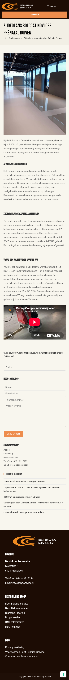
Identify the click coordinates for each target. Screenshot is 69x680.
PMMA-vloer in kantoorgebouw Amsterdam (24, 512)
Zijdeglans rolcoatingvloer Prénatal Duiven (42, 38)
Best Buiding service (16, 603)
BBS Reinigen (12, 626)
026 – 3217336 (20, 461)
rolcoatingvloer (51, 140)
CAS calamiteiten (14, 622)
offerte (30, 299)
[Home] (5, 38)
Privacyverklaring (14, 647)
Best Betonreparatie (16, 608)
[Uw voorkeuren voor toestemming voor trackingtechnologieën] (63, 674)
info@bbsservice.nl (19, 465)
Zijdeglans (9, 356)
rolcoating (35, 353)
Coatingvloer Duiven (19, 353)
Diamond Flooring (15, 612)
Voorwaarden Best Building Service (25, 652)
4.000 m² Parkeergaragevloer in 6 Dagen (22, 497)
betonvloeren (15, 199)
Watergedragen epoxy (51, 353)
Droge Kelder (12, 617)
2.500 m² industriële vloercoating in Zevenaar (24, 481)
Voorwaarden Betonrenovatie (21, 656)
